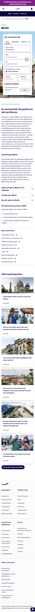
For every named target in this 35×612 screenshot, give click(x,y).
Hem (2, 19)
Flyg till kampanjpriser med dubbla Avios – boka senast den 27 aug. (17, 3)
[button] (3, 9)
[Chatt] (33, 609)
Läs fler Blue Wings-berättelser (13, 467)
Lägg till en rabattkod (11, 84)
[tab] (7, 42)
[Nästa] (29, 42)
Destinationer (9, 19)
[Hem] (17, 9)
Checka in (23, 13)
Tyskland (21, 19)
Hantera (16, 13)
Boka (10, 13)
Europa (16, 19)
